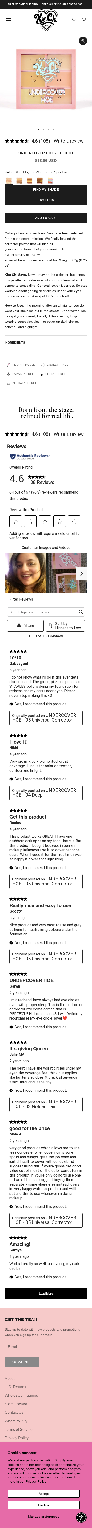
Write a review (69, 141)
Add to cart (46, 218)
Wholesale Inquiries (21, 1395)
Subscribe (22, 1362)
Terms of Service (19, 1429)
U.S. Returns (15, 1387)
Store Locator (16, 1404)
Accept (44, 1494)
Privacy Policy (36, 1481)
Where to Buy (16, 1421)
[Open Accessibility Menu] (81, 1517)
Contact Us (14, 1412)
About (10, 1379)
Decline (43, 1505)
